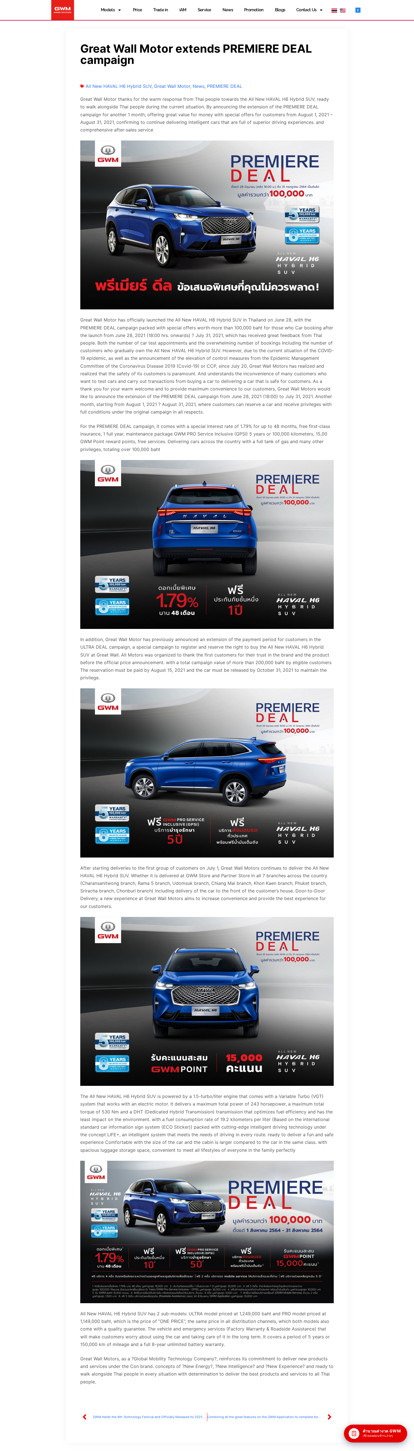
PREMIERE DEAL (224, 86)
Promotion (254, 9)
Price (137, 9)
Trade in (160, 9)
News (227, 9)
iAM (182, 9)
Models (108, 9)
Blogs (280, 9)
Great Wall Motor (172, 86)
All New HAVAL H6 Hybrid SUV (119, 86)
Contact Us (306, 9)
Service (204, 9)
